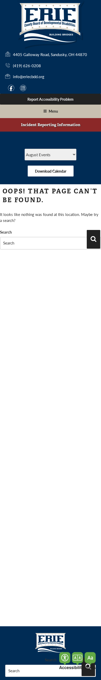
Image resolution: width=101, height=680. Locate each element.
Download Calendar (50, 171)
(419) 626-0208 (27, 65)
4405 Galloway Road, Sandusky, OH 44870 (50, 55)
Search (6, 232)
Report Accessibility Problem (50, 99)
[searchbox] (50, 243)
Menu (53, 111)
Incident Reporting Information (50, 124)
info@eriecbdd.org (28, 76)
